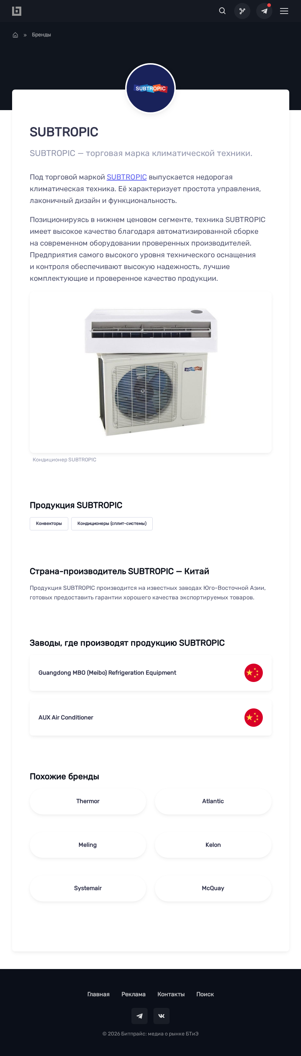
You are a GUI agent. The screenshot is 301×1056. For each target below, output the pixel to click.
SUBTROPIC (127, 177)
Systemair (88, 888)
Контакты (171, 994)
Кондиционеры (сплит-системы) (111, 523)
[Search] (222, 11)
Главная (98, 994)
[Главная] (15, 35)
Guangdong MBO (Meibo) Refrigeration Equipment (107, 672)
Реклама (134, 994)
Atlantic (213, 801)
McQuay (213, 888)
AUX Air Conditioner (66, 717)
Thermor (87, 801)
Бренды (41, 35)
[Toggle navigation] (283, 11)
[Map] (242, 11)
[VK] (161, 1016)
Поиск (205, 994)
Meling (88, 844)
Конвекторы (49, 523)
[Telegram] (264, 11)
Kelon (213, 844)
